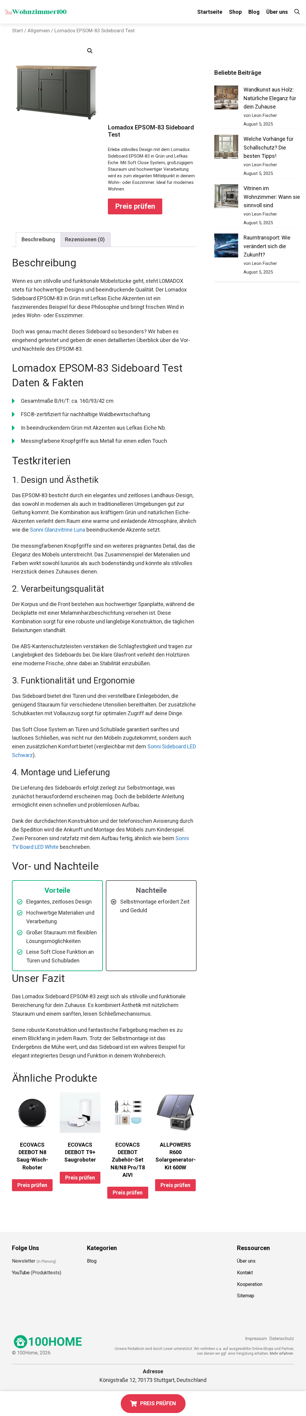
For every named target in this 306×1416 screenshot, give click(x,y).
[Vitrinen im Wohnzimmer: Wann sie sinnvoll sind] (226, 197)
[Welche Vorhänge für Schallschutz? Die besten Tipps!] (226, 148)
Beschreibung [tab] (38, 239)
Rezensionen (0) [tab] (85, 239)
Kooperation (249, 1284)
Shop (235, 12)
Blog (254, 12)
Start (17, 30)
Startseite (209, 12)
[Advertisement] (152, 83)
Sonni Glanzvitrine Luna (57, 530)
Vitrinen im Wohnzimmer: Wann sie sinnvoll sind (272, 197)
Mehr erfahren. (282, 1353)
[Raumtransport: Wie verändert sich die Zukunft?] (226, 247)
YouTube (21, 1272)
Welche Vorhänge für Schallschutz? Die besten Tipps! (268, 147)
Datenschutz (282, 1338)
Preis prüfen (135, 206)
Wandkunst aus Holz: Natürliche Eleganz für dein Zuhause (270, 98)
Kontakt (245, 1272)
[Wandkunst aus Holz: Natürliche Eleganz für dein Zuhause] (226, 99)
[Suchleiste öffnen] (297, 12)
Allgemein (38, 30)
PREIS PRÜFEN (158, 1403)
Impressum (256, 1338)
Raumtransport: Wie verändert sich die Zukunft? (267, 246)
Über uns (277, 12)
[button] (90, 50)
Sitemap (245, 1295)
